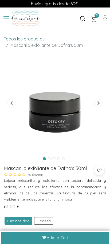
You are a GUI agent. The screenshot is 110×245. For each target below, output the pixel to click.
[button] (11, 102)
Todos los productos (24, 39)
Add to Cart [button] (57, 237)
